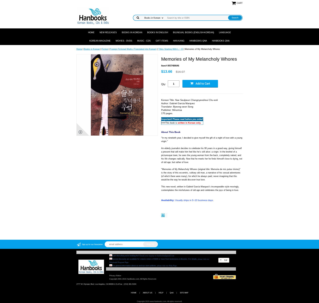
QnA (171, 293)
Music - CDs (144, 41)
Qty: (163, 84)
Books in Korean (132, 32)
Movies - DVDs (124, 41)
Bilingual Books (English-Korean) (193, 32)
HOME (133, 293)
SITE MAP (184, 293)
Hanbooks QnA (198, 41)
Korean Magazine (100, 41)
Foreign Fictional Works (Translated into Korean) (133, 49)
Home (91, 32)
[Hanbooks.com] (92, 16)
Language (225, 32)
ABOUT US (147, 293)
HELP (161, 293)
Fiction (105, 49)
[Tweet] (163, 216)
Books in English (157, 32)
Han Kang (178, 41)
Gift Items (162, 41)
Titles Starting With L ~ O (170, 49)
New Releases (108, 32)
